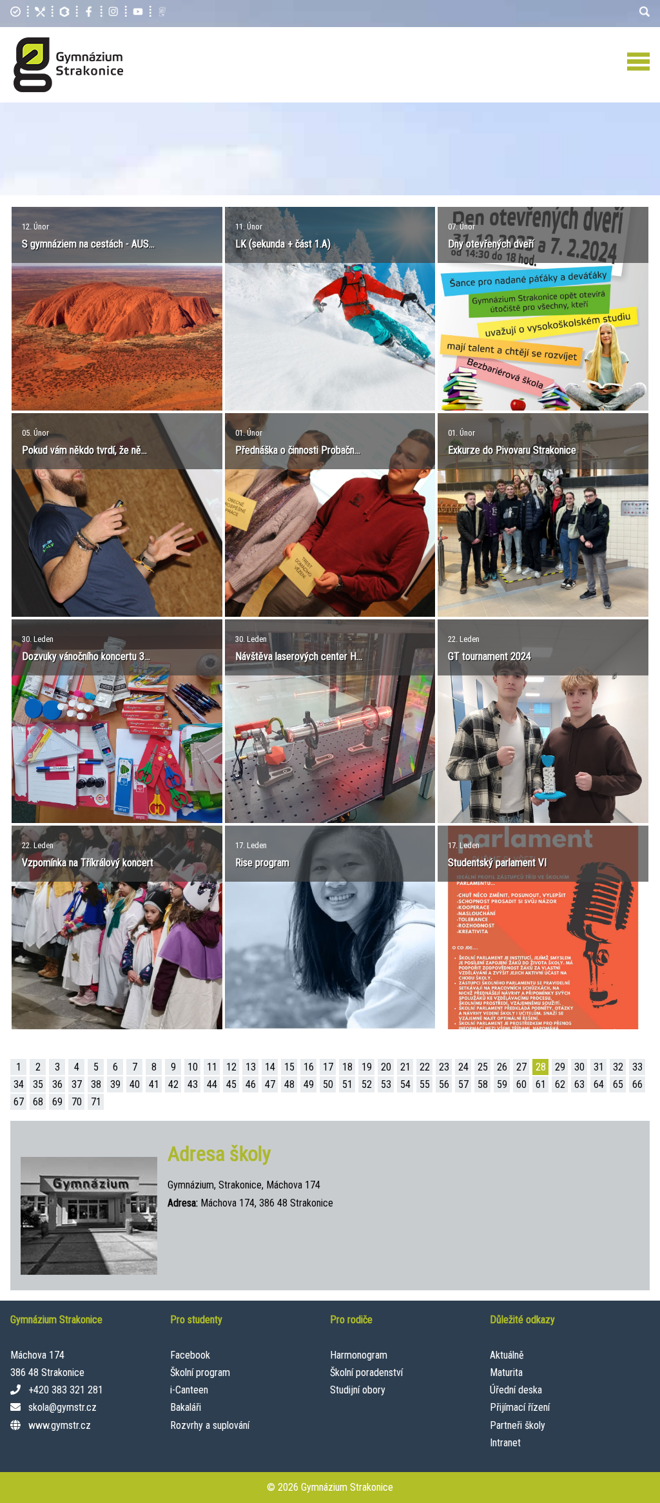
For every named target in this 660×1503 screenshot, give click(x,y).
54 (405, 1084)
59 (502, 1084)
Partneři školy (517, 1425)
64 (599, 1084)
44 (212, 1084)
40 (135, 1084)
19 (367, 1067)
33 (637, 1067)
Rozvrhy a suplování (209, 1425)
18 (347, 1067)
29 (560, 1067)
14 (270, 1067)
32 (618, 1067)
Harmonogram (358, 1355)
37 (77, 1084)
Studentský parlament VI (497, 863)
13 (251, 1067)
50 (328, 1084)
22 (425, 1067)
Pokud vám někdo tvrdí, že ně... (84, 450)
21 (405, 1067)
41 (154, 1084)
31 (599, 1067)
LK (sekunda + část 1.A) (283, 244)
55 (425, 1084)
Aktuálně (507, 1355)
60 (521, 1084)
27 (521, 1067)
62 (560, 1084)
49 (309, 1084)
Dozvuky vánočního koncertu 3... (86, 656)
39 (115, 1084)
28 (541, 1067)
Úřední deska (516, 1390)
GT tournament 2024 (489, 656)
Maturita (506, 1372)
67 (19, 1102)
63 (579, 1084)
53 (386, 1084)
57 (463, 1084)
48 (289, 1084)
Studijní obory (357, 1390)
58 (483, 1084)
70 (77, 1102)
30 (579, 1067)
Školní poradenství (366, 1372)
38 (96, 1084)
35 (38, 1084)
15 (289, 1067)
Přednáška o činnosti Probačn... (297, 450)
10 (193, 1067)
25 (483, 1067)
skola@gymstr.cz (62, 1407)
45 (231, 1084)
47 (270, 1084)
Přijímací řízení (520, 1407)
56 (444, 1084)
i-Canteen (189, 1390)
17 (328, 1067)
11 (212, 1067)
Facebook (190, 1355)
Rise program (262, 863)
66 (637, 1084)
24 (463, 1067)
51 (347, 1084)
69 (57, 1102)
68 (38, 1102)
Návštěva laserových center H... (298, 656)
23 (444, 1067)
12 (231, 1067)
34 (19, 1084)
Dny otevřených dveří (491, 244)
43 (193, 1084)
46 (251, 1084)
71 (96, 1102)
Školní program (200, 1372)
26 (502, 1067)
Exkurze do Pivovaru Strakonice (512, 450)
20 (386, 1067)
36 (57, 1084)
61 (541, 1084)
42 (173, 1084)
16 (309, 1067)
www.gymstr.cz (59, 1425)
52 (367, 1084)
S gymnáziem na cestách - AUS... (88, 244)
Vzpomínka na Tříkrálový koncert (87, 863)
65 (618, 1084)
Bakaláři (185, 1407)
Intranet (505, 1443)
